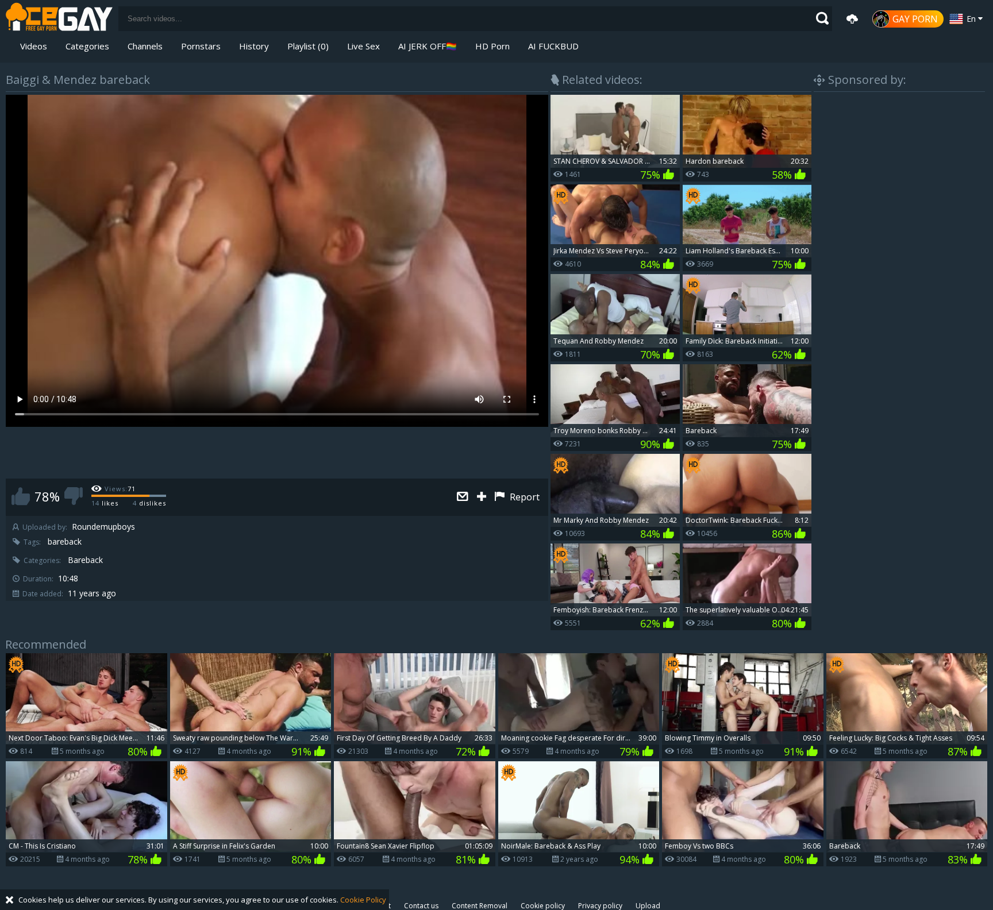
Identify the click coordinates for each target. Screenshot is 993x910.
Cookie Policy (363, 899)
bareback (65, 542)
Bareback (85, 560)
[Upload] (852, 19)
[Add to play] (483, 497)
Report (523, 497)
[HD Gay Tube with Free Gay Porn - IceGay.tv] (59, 18)
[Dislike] (73, 496)
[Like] (20, 496)
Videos (33, 46)
